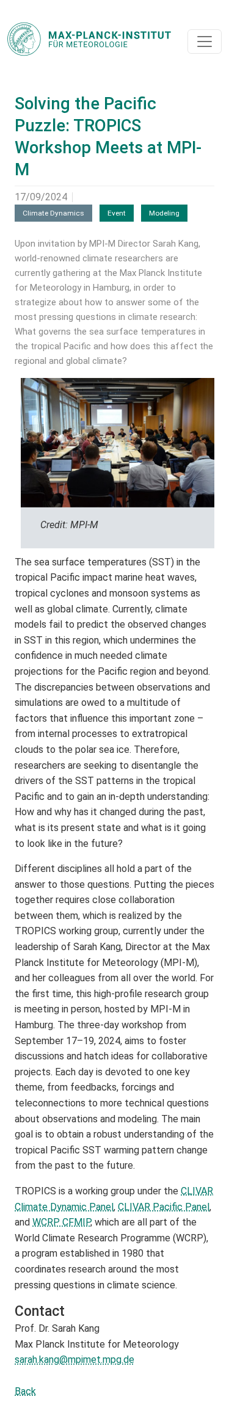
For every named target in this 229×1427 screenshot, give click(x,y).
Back (25, 1391)
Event (116, 213)
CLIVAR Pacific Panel (163, 1207)
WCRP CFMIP (61, 1222)
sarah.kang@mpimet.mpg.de (74, 1359)
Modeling (164, 213)
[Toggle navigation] (204, 41)
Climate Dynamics (53, 213)
